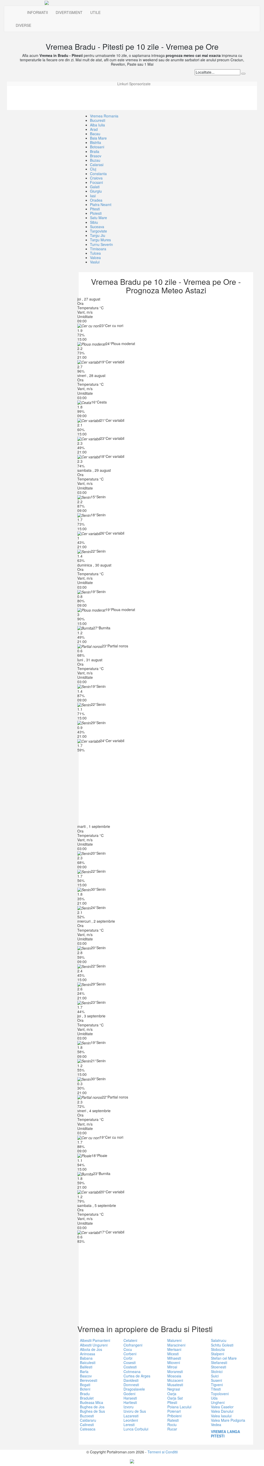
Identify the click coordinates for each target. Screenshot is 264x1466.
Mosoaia (174, 1375)
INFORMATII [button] (37, 12)
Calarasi (96, 164)
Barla (84, 1371)
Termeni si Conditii (162, 1451)
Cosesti (129, 1362)
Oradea (96, 200)
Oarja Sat (175, 1398)
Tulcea (95, 253)
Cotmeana (132, 1371)
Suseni (216, 1380)
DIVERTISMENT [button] (69, 12)
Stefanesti (219, 1362)
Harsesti (130, 1398)
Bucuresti (97, 120)
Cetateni (130, 1340)
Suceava (97, 226)
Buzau (95, 160)
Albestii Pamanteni (95, 1340)
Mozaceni (175, 1380)
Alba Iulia (97, 124)
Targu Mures (100, 239)
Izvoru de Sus (134, 1411)
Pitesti (95, 208)
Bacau (95, 133)
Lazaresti (130, 1415)
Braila (94, 151)
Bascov (86, 1375)
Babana (86, 1358)
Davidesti (130, 1380)
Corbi (127, 1358)
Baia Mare (98, 138)
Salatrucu (218, 1340)
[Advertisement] (27, 97)
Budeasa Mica (91, 1402)
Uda (214, 1398)
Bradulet (87, 1398)
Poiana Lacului (179, 1406)
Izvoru (128, 1406)
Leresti (129, 1424)
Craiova (96, 178)
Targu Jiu (97, 235)
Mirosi (172, 1366)
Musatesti (175, 1384)
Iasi (93, 195)
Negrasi (173, 1389)
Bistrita (95, 142)
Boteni (85, 1389)
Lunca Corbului (135, 1428)
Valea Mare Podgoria (228, 1420)
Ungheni (218, 1402)
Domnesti (131, 1384)
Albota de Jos (91, 1349)
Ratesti (173, 1420)
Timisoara (98, 248)
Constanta (98, 173)
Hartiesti (130, 1402)
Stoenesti (218, 1366)
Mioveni (173, 1362)
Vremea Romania (104, 115)
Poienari (174, 1411)
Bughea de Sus (92, 1411)
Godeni (129, 1393)
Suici (215, 1375)
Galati (95, 186)
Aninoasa (87, 1353)
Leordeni (130, 1420)
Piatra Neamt (100, 204)
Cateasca (87, 1428)
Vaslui (95, 261)
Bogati (85, 1384)
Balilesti (86, 1366)
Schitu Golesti (222, 1345)
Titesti (216, 1389)
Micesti (173, 1353)
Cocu (127, 1349)
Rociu (172, 1424)
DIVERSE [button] (23, 25)
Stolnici (216, 1371)
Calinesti (87, 1424)
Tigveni (217, 1384)
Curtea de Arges (136, 1375)
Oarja (171, 1393)
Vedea (216, 1424)
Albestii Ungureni (94, 1345)
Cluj (93, 169)
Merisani (174, 1349)
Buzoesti (87, 1415)
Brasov (95, 155)
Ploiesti (96, 213)
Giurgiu (96, 191)
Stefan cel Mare (224, 1358)
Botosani (97, 146)
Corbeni (129, 1353)
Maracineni (176, 1345)
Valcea (95, 257)
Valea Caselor (222, 1406)
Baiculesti (87, 1362)
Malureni (174, 1340)
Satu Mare (98, 217)
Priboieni (174, 1415)
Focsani (96, 182)
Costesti (130, 1366)
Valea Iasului (221, 1415)
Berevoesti (88, 1380)
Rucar (172, 1428)
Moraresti (175, 1371)
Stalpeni (217, 1353)
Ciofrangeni (132, 1345)
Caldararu (88, 1420)
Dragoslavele (134, 1389)
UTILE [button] (95, 12)
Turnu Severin (101, 244)
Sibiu (94, 222)
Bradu (85, 1393)
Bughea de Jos (92, 1406)
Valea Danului (222, 1411)
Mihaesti (174, 1358)
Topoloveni (220, 1393)
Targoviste (98, 231)
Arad (94, 129)
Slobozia (218, 1349)
